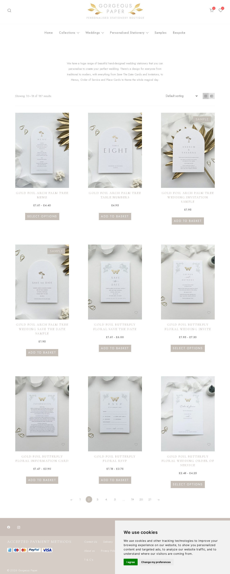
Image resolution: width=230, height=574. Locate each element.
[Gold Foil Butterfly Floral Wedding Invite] (188, 282)
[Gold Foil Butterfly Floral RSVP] (115, 413)
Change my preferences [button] (156, 562)
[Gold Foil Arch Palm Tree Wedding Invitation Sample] (188, 150)
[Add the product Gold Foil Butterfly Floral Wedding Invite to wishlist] (209, 313)
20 (141, 499)
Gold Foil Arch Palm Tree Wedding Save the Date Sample (42, 329)
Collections (67, 33)
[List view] (212, 96)
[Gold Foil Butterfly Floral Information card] (42, 413)
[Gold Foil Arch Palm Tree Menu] (42, 150)
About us (89, 551)
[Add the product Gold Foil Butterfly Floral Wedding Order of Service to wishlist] (209, 444)
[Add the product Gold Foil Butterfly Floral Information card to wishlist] (63, 444)
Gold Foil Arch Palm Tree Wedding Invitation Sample (188, 197)
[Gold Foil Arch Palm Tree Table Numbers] (115, 150)
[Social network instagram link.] (18, 527)
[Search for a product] (9, 10)
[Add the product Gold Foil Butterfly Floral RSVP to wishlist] (136, 444)
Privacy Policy (109, 551)
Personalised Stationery (127, 33)
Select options (42, 216)
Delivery (108, 542)
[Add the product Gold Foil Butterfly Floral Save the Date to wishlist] (136, 313)
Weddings (93, 33)
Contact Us (90, 542)
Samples (161, 33)
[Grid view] (206, 96)
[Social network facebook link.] (8, 527)
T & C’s (88, 560)
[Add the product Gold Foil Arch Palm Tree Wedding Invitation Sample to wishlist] (209, 181)
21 (149, 499)
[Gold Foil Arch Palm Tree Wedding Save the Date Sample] (42, 282)
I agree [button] (130, 562)
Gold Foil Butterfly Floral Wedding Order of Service (188, 461)
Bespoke (179, 33)
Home (48, 33)
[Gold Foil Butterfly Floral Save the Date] (115, 282)
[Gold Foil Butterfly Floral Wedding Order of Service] (188, 413)
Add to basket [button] (115, 216)
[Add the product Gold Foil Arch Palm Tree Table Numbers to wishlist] (136, 181)
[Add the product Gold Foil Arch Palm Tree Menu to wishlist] (63, 181)
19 (132, 499)
